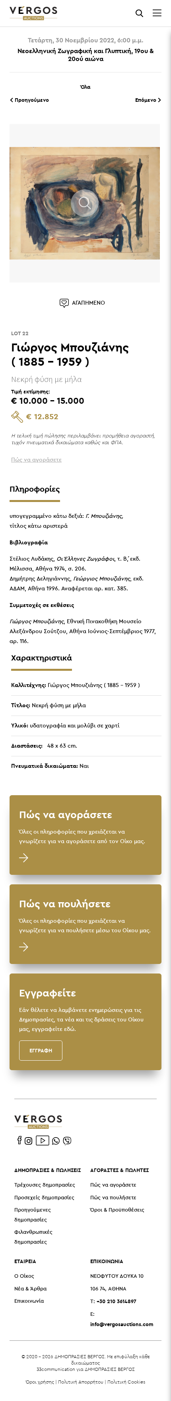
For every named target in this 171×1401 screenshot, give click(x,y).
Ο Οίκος (24, 1276)
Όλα (85, 87)
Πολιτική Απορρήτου (80, 1382)
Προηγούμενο (31, 100)
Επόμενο (146, 100)
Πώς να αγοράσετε (113, 1185)
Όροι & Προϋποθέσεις (117, 1210)
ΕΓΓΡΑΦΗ (40, 1050)
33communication (56, 1369)
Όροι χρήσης (40, 1382)
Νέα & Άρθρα (30, 1289)
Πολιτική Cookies (126, 1382)
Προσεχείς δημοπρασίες (44, 1198)
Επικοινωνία (29, 1301)
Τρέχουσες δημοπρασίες (44, 1185)
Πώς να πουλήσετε (113, 1198)
